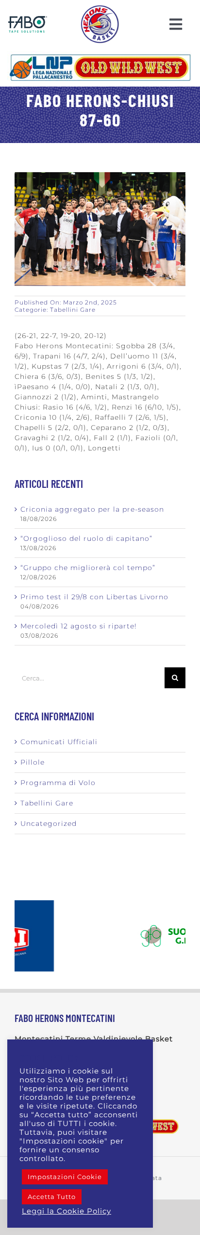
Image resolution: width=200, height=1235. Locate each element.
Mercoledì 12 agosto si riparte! (78, 626)
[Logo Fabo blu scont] (27, 19)
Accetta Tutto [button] (52, 1196)
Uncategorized (48, 823)
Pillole (32, 762)
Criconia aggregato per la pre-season (92, 509)
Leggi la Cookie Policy (66, 1211)
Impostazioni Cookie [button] (65, 1177)
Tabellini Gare (73, 309)
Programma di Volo (58, 782)
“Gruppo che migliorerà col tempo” (87, 567)
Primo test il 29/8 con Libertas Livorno (94, 596)
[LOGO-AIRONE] (100, 8)
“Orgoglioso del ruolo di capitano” (86, 538)
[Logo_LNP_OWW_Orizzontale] (100, 54)
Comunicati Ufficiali (59, 741)
